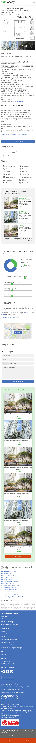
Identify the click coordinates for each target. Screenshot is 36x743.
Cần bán (3, 631)
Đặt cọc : (7, 283)
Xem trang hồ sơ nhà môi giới (10, 317)
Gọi (9, 740)
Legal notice (18, 736)
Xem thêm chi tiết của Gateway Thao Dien (13, 134)
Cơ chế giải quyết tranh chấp (10, 625)
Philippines (22, 687)
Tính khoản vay (5, 661)
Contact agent (19, 381)
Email (3, 314)
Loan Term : (8, 295)
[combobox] (5, 363)
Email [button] (27, 740)
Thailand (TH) (14, 687)
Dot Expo (21, 693)
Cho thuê (4, 634)
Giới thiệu (4, 616)
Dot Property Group (14, 690)
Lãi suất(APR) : (9, 289)
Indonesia (4, 690)
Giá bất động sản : (10, 276)
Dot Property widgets (7, 664)
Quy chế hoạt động (7, 622)
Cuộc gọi (27, 313)
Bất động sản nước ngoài (9, 639)
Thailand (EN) (5, 687)
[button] (33, 2)
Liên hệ (3, 655)
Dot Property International (9, 693)
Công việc (4, 619)
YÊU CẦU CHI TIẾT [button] (18, 142)
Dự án (3, 637)
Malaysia (29, 687)
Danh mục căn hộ (6, 645)
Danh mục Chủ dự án (7, 642)
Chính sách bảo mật (7, 736)
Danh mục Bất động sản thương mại (12, 648)
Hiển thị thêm (18, 556)
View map (18, 332)
